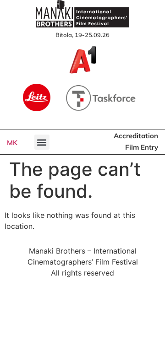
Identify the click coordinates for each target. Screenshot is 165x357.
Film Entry (141, 147)
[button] (42, 142)
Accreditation (136, 135)
